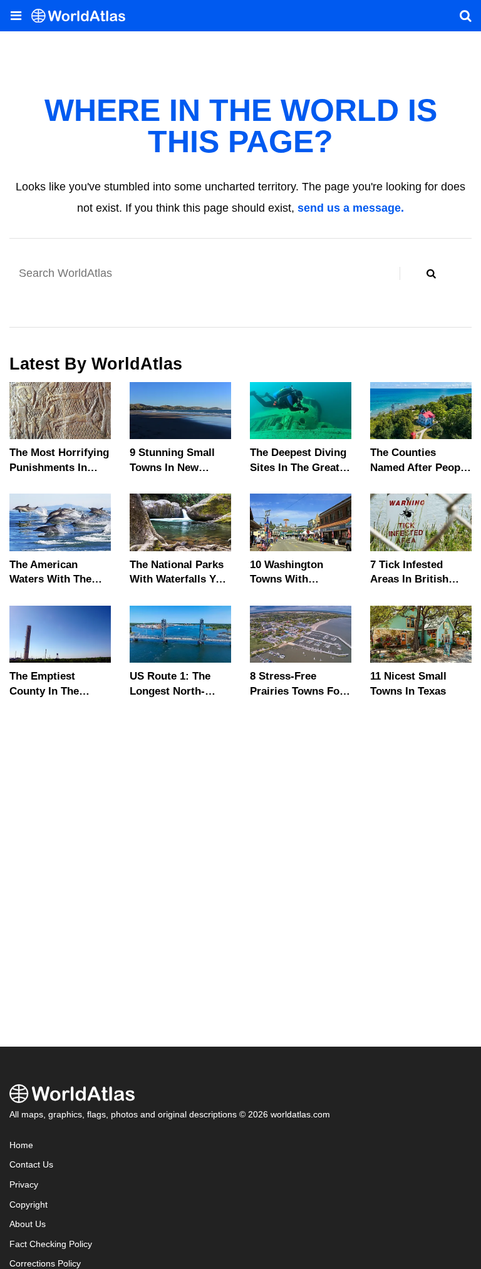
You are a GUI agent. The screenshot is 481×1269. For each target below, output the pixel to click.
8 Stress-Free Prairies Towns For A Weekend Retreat (297, 691)
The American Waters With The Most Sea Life (50, 580)
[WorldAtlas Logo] (83, 16)
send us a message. (350, 208)
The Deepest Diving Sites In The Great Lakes (298, 468)
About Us (27, 1224)
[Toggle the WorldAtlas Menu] (15, 15)
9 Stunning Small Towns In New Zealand (172, 468)
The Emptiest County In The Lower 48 (44, 691)
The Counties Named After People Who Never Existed (419, 468)
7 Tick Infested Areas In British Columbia (409, 580)
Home (21, 1145)
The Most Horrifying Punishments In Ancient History (59, 468)
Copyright (28, 1204)
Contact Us (31, 1164)
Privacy (23, 1184)
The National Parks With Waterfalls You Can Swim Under (179, 580)
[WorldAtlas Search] (465, 15)
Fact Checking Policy (50, 1244)
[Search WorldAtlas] (431, 273)
